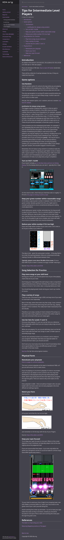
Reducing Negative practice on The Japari (34, 526)
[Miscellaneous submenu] (18, 49)
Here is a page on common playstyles (33, 362)
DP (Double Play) (6, 36)
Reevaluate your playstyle (33, 48)
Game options (28, 22)
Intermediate (5, 17)
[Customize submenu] (18, 51)
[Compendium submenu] (18, 39)
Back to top (25, 533)
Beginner (4, 14)
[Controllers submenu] (18, 41)
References (27, 55)
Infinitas (4, 44)
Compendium (6, 39)
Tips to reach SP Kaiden (47, 68)
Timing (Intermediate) (9, 19)
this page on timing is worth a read (37, 195)
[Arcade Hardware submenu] (18, 46)
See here (24, 351)
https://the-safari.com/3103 (35, 266)
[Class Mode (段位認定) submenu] (18, 34)
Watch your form (31, 51)
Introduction (27, 19)
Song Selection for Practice (32, 36)
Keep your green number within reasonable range (40, 32)
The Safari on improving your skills (32, 523)
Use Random (29, 24)
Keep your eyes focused (33, 53)
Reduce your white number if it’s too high (38, 34)
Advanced (5, 29)
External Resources (7, 56)
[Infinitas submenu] (18, 44)
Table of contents (28, 17)
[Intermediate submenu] (18, 17)
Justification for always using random (38, 27)
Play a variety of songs (32, 41)
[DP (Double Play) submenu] (18, 36)
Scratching (6, 22)
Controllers (5, 41)
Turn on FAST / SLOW (32, 29)
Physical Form (28, 46)
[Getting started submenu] (18, 12)
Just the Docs (11, 536)
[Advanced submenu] (18, 29)
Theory (4, 31)
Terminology (5, 54)
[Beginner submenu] (18, 14)
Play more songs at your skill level (36, 39)
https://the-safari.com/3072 (35, 435)
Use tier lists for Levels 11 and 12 (35, 43)
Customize (5, 51)
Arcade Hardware (7, 46)
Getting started (6, 12)
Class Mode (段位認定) (8, 34)
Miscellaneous (6, 49)
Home (4, 9)
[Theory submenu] (18, 31)
